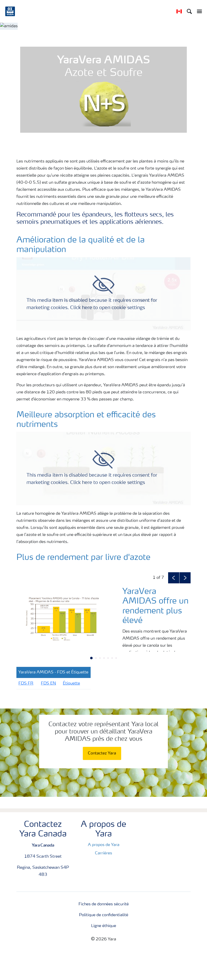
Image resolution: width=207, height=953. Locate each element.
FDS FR (25, 684)
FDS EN (48, 684)
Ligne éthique (103, 926)
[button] (173, 577)
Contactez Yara (102, 753)
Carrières (103, 853)
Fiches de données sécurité (104, 904)
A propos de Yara (103, 845)
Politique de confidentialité (103, 915)
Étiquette (71, 684)
